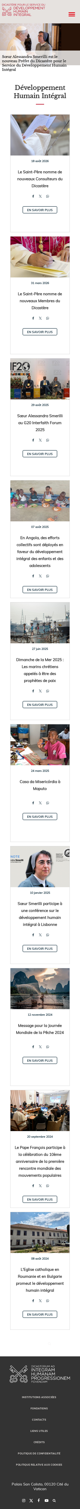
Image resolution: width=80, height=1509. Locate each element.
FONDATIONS (39, 1408)
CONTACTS (39, 1419)
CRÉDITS (39, 1442)
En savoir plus (40, 210)
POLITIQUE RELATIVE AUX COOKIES (39, 1464)
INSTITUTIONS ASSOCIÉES (39, 1397)
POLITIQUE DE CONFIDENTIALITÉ (39, 1453)
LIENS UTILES (39, 1430)
